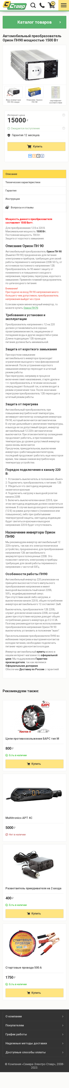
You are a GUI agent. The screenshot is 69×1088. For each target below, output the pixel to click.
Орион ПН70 (31, 307)
